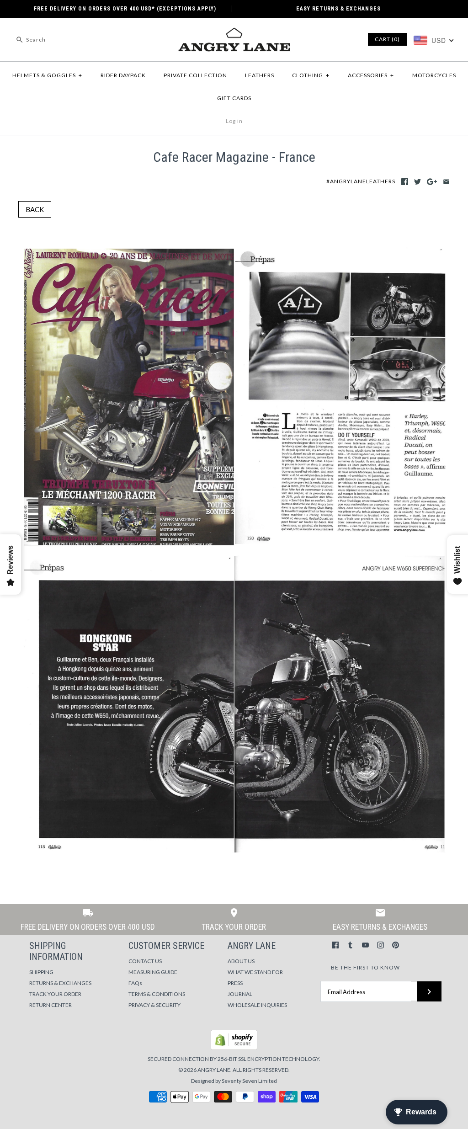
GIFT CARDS (234, 98)
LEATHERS (259, 75)
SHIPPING (41, 972)
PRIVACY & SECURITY (154, 1004)
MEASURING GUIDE (152, 972)
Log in (234, 120)
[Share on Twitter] (417, 181)
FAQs (135, 983)
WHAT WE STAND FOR (255, 972)
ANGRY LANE (213, 1069)
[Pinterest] (395, 945)
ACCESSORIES (371, 75)
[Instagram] (380, 945)
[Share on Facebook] (404, 181)
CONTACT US (145, 961)
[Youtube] (365, 945)
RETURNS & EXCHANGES (60, 983)
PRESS (235, 983)
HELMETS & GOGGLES (47, 75)
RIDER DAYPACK (123, 75)
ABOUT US (241, 961)
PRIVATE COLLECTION (195, 75)
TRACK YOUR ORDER (55, 994)
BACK (35, 209)
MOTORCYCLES (434, 75)
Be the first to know (365, 967)
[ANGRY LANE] (234, 32)
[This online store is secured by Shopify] (234, 1047)
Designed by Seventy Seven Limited (234, 1080)
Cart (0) (387, 39)
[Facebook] (335, 945)
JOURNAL (240, 994)
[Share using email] (446, 181)
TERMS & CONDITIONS (156, 994)
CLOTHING (311, 75)
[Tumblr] (350, 945)
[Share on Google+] (432, 181)
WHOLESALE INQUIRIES (257, 1004)
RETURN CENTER (50, 1004)
